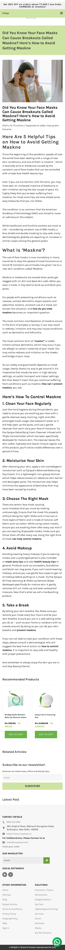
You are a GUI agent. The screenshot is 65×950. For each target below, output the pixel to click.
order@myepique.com (17, 842)
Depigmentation (43, 899)
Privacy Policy (9, 913)
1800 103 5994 (13, 822)
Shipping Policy (10, 918)
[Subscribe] (46, 860)
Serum (38, 918)
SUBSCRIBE (32, 786)
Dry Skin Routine (43, 932)
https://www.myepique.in (18, 833)
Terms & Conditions (12, 909)
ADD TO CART (16, 734)
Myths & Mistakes (13, 125)
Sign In (5, 928)
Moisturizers (41, 894)
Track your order (11, 846)
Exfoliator (40, 923)
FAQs (4, 923)
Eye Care (39, 904)
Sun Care (39, 913)
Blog (4, 899)
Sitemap (6, 894)
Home (5, 890)
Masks (38, 928)
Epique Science (9, 904)
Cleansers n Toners (44, 890)
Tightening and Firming (46, 909)
